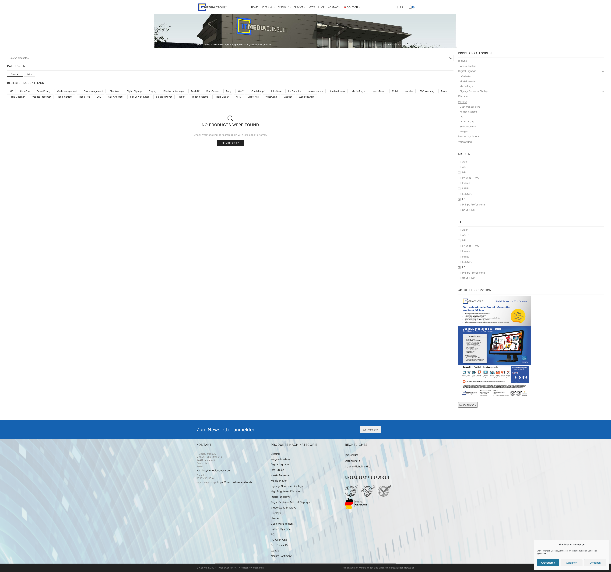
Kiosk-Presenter (468, 81)
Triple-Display (222, 96)
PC (461, 116)
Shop (321, 7)
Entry (229, 91)
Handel (462, 101)
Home (254, 7)
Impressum (351, 454)
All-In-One (25, 91)
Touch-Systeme (200, 96)
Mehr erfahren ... (468, 404)
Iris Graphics (294, 91)
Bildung (462, 60)
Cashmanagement (93, 91)
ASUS (465, 167)
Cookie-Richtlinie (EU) (358, 466)
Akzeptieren (548, 562)
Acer (465, 161)
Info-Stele (276, 91)
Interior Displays (280, 496)
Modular (408, 91)
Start (199, 44)
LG (28, 74)
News (312, 7)
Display (153, 91)
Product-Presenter (41, 96)
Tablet (182, 96)
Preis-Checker (17, 96)
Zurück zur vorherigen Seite (400, 44)
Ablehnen (571, 562)
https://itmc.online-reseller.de (234, 482)
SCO (99, 96)
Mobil (395, 91)
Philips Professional (473, 204)
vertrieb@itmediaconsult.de (213, 470)
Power (444, 91)
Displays (463, 96)
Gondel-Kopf (257, 91)
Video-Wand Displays (283, 507)
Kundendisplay (337, 91)
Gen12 (241, 91)
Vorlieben (595, 562)
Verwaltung (465, 141)
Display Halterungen (173, 91)
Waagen (288, 96)
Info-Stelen (465, 76)
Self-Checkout (115, 96)
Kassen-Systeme (468, 111)
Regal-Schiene (65, 96)
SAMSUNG (468, 210)
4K (11, 91)
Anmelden (373, 429)
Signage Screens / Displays (474, 91)
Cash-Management (67, 91)
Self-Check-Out (468, 126)
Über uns (267, 7)
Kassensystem (315, 91)
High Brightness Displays (285, 491)
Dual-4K (195, 91)
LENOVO (467, 193)
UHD (238, 96)
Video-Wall (253, 96)
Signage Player (164, 96)
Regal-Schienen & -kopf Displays (290, 502)
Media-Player (359, 91)
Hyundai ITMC (470, 177)
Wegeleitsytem (306, 96)
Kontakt (333, 7)
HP (464, 172)
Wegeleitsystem (468, 66)
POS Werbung (427, 91)
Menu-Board (378, 91)
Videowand (271, 96)
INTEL (465, 188)
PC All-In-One (467, 121)
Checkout (115, 91)
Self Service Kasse (139, 96)
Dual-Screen (212, 91)
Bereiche (283, 7)
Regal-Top (84, 96)
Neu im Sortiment (468, 136)
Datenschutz (352, 460)
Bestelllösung (43, 91)
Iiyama (466, 183)
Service (298, 7)
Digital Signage (134, 91)
